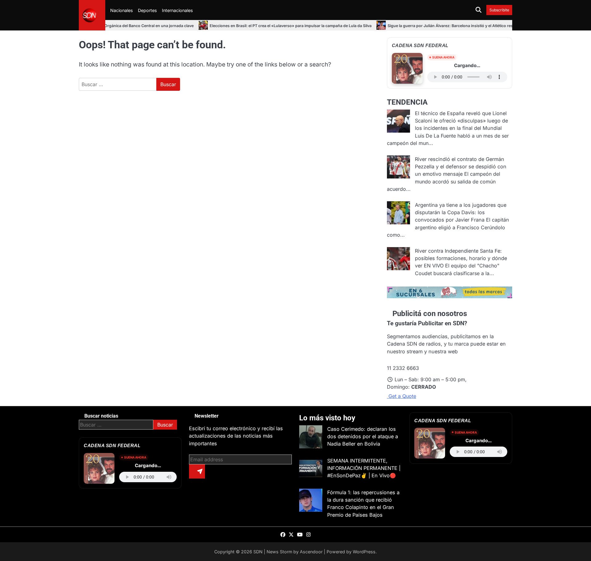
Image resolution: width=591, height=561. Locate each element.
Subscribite (499, 10)
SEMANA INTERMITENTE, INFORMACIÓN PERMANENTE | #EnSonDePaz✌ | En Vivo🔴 (363, 468)
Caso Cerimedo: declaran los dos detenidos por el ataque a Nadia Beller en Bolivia (362, 436)
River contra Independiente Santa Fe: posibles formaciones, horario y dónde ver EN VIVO (461, 258)
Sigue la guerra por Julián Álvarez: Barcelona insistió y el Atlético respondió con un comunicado (458, 25)
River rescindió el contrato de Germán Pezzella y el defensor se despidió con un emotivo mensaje (460, 166)
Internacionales (177, 10)
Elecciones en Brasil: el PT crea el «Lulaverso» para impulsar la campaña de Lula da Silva (273, 25)
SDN (258, 551)
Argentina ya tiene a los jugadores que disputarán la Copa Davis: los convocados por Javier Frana (460, 212)
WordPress (364, 551)
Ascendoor (311, 551)
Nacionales (121, 10)
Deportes (147, 10)
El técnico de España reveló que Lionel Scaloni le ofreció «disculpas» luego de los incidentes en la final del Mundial (461, 120)
